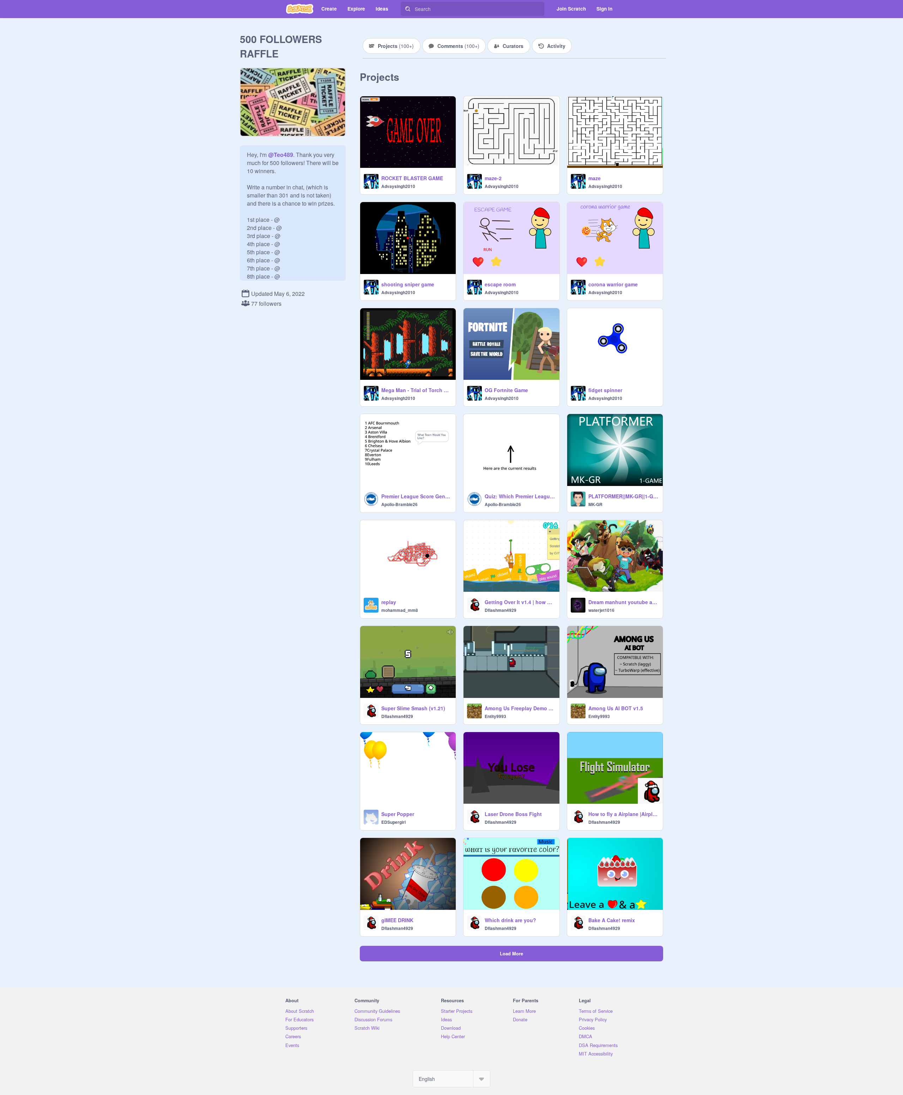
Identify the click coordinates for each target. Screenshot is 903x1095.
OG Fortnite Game (506, 390)
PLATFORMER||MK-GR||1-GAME (623, 496)
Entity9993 (495, 716)
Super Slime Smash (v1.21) (413, 708)
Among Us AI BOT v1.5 (615, 708)
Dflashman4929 (500, 610)
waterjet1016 (601, 610)
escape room (500, 284)
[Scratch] (299, 9)
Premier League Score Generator (416, 496)
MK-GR (595, 504)
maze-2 (493, 178)
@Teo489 (280, 155)
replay (388, 602)
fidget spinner (605, 390)
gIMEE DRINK (397, 920)
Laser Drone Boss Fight (513, 813)
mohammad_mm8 (399, 610)
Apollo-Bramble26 (399, 504)
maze (594, 178)
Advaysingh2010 (398, 186)
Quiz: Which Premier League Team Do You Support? (520, 496)
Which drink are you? (510, 920)
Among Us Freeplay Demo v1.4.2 (520, 708)
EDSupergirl (393, 822)
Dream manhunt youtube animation (623, 602)
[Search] (408, 9)
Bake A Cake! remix (611, 920)
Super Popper (397, 813)
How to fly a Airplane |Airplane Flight (623, 813)
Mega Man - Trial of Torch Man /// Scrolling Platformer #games (416, 390)
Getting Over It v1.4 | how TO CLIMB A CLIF (520, 602)
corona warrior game (613, 284)
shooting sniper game (407, 284)
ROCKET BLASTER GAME (412, 178)
